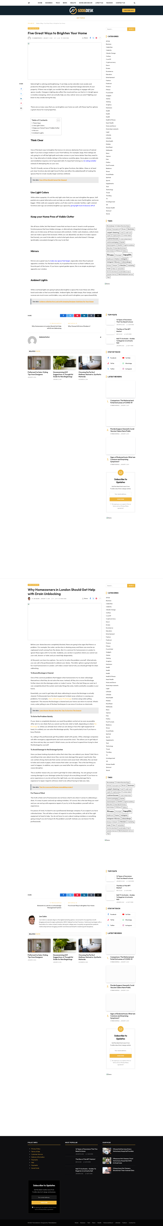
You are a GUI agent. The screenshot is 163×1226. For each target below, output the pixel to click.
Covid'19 (108, 59)
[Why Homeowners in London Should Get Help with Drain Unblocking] (64, 621)
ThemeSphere (52, 1222)
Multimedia (109, 150)
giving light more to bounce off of (83, 206)
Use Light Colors (38, 125)
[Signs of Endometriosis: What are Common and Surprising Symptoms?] (120, 446)
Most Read (109, 147)
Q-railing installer (90, 161)
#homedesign (110, 226)
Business (49, 3)
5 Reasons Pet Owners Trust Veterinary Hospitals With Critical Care (123, 1161)
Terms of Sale (35, 1151)
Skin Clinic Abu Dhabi (112, 271)
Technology (109, 189)
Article (108, 41)
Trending (108, 196)
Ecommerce (109, 71)
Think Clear (37, 123)
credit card (128, 232)
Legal (107, 132)
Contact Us (120, 3)
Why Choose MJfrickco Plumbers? (79, 326)
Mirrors (35, 130)
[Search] (134, 3)
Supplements (110, 183)
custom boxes (112, 239)
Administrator (37, 38)
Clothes (108, 56)
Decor (108, 65)
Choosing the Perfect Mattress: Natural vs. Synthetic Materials (90, 374)
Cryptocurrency (111, 62)
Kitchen (109, 265)
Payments (34, 1160)
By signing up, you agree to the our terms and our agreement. (121, 506)
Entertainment (110, 77)
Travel (108, 192)
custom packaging (112, 242)
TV (107, 199)
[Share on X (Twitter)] (93, 37)
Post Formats (110, 165)
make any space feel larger (60, 261)
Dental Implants (111, 245)
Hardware (109, 108)
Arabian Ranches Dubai (122, 226)
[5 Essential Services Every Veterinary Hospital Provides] (107, 1151)
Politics (108, 162)
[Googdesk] (81, 10)
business (131, 229)
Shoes (108, 171)
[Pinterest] (21, 103)
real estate (121, 268)
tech (129, 271)
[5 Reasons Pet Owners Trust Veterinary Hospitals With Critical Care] (107, 1160)
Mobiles (108, 144)
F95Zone (118, 251)
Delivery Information (38, 1157)
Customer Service (37, 1154)
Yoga (108, 277)
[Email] (21, 108)
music (109, 269)
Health (73, 3)
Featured (108, 83)
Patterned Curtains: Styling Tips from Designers (38, 373)
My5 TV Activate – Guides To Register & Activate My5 (125, 341)
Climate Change (111, 53)
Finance (108, 86)
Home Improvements (112, 129)
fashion (125, 251)
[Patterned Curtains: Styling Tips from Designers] (39, 363)
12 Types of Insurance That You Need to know (124, 321)
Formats (118, 255)
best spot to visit (116, 229)
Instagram (124, 259)
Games (108, 99)
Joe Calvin (36, 598)
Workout (108, 211)
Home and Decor (85, 3)
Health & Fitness (111, 120)
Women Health (110, 208)
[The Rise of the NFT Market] (110, 331)
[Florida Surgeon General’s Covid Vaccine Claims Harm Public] (120, 417)
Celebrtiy (108, 50)
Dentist (120, 245)
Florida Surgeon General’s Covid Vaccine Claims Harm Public (122, 430)
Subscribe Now (129, 10)
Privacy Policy (124, 506)
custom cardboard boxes (125, 239)
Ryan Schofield (115, 405)
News (65, 3)
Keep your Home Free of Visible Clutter (46, 128)
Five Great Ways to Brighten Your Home (81, 905)
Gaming (108, 102)
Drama (108, 68)
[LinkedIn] (21, 98)
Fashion (109, 3)
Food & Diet (109, 92)
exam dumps (110, 251)
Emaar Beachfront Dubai (120, 248)
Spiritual (108, 177)
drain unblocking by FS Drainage (60, 699)
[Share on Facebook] (90, 37)
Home (40, 3)
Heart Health (110, 123)
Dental (122, 242)
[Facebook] (21, 89)
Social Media (109, 174)
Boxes (124, 229)
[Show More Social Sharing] (99, 37)
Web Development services (125, 274)
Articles (109, 229)
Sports (108, 180)
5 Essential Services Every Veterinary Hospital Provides (123, 1150)
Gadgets (108, 96)
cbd (122, 232)
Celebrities (109, 47)
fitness (110, 254)
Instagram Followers (113, 262)
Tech (58, 3)
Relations (109, 168)
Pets (107, 159)
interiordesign (126, 262)
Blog (42, 23)
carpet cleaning (113, 232)
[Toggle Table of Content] (57, 120)
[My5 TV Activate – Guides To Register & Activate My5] (110, 340)
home (117, 259)
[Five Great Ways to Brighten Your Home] (64, 61)
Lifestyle (99, 3)
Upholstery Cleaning (111, 274)
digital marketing (129, 245)
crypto (108, 235)
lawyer (115, 265)
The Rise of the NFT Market (123, 330)
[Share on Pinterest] (96, 37)
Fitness (108, 89)
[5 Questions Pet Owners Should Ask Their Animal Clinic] (107, 1170)
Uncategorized (110, 202)
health (127, 254)
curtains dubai (127, 235)
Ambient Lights (38, 133)
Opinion (108, 156)
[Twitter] (21, 94)
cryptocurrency (117, 235)
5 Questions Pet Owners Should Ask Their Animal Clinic (123, 1169)
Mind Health (109, 141)
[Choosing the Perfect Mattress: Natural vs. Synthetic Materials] (90, 363)
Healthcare (110, 259)
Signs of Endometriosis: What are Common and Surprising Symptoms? (122, 459)
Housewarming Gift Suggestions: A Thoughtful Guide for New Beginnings (63, 374)
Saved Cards (35, 1168)
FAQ (32, 1162)
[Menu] (29, 2)
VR (107, 205)
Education (109, 74)
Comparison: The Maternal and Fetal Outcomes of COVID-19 (122, 401)
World (108, 214)
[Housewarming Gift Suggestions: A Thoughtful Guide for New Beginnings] (64, 363)
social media (122, 271)
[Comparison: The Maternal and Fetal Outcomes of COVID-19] (120, 389)
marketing (131, 265)
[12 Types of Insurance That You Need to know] (110, 321)
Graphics (108, 105)
